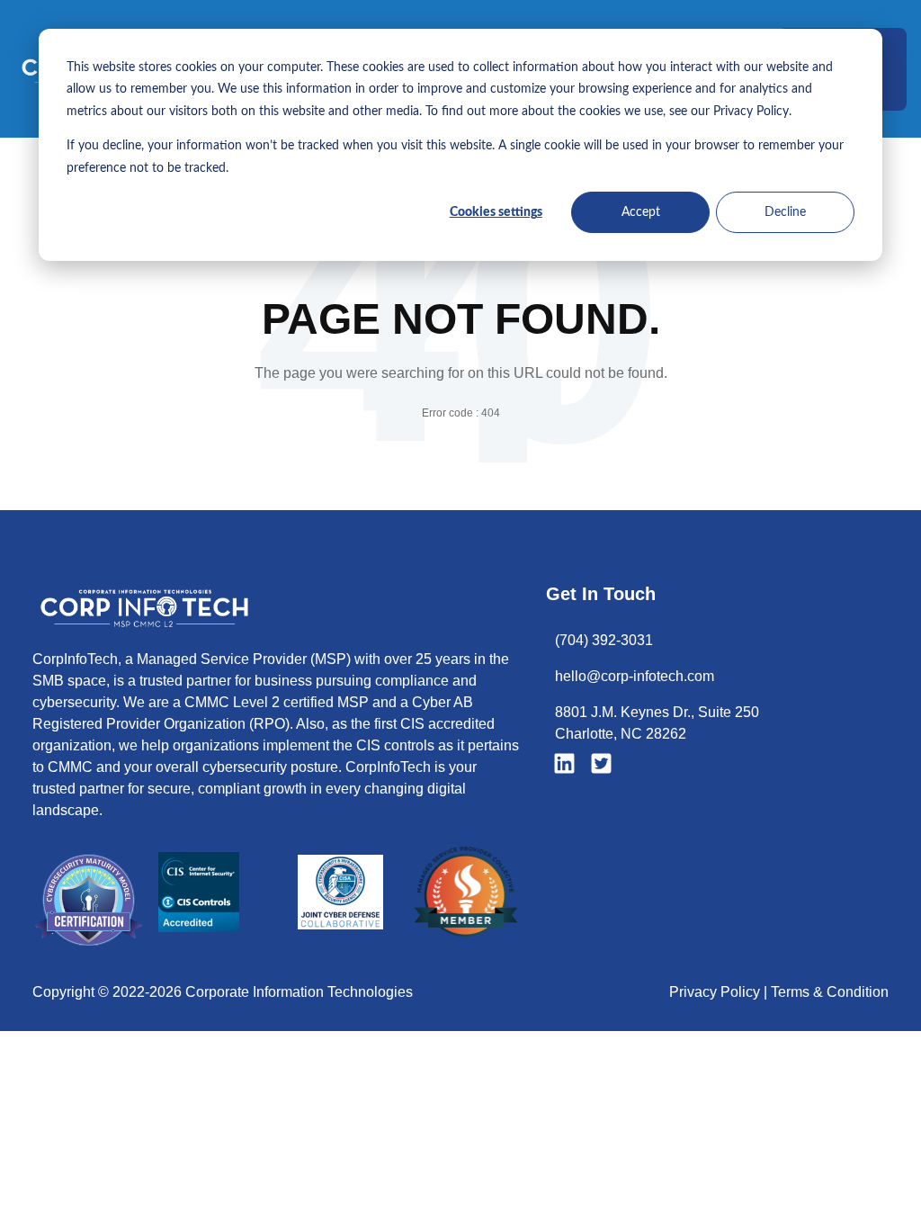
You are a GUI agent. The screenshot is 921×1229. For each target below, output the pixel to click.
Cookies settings (496, 212)
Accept (640, 212)
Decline (785, 212)
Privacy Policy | (720, 992)
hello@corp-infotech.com (634, 676)
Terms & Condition (830, 992)
